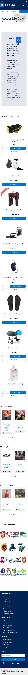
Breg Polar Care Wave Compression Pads (14, 244)
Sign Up (14, 659)
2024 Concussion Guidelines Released (20, 427)
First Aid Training (20, 465)
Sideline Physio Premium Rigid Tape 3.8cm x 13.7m (14, 140)
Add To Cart (18, 148)
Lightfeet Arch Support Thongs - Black (14, 314)
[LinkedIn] (18, 663)
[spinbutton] (5, 148)
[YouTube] (3, 663)
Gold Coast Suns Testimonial (6, 504)
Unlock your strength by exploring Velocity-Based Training (7, 427)
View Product (15, 184)
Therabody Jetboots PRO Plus (14, 210)
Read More (7, 433)
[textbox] (9, 11)
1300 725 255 (6, 644)
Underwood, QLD (7, 642)
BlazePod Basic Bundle (14, 348)
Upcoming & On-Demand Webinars (6, 466)
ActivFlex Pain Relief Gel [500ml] (14, 384)
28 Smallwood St (7, 639)
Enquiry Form (6, 647)
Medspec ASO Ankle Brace (14, 176)
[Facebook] (8, 663)
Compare (15, 151)
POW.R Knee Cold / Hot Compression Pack (14, 278)
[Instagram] (13, 663)
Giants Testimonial (20, 503)
